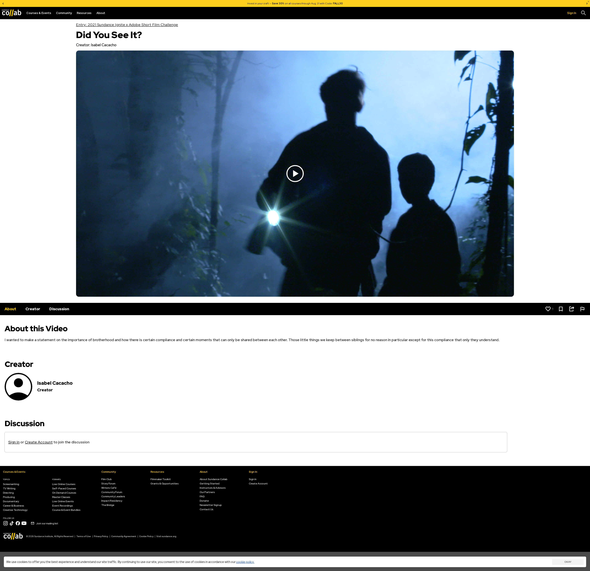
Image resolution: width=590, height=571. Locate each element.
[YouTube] (24, 523)
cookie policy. (245, 562)
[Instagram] (5, 523)
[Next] (587, 3)
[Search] (583, 13)
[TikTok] (11, 523)
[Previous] (3, 3)
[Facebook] (17, 523)
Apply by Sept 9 (332, 3)
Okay (567, 561)
